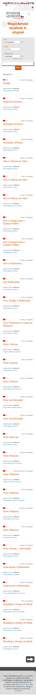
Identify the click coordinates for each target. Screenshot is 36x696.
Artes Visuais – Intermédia (17, 548)
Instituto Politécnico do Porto (12, 352)
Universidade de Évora (10, 150)
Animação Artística (13, 124)
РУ (24, 4)
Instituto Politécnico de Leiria (12, 482)
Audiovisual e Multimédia (16, 567)
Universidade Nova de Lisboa (12, 206)
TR (28, 4)
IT (17, 4)
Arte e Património (12, 263)
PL (19, 4)
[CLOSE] (18, 691)
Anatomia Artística (12, 101)
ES (11, 4)
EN (4, 4)
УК (31, 4)
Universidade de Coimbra (11, 519)
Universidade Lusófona (10, 426)
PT (22, 4)
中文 (33, 9)
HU (15, 4)
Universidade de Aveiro (10, 131)
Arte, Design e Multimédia (16, 300)
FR (13, 4)
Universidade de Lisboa (10, 109)
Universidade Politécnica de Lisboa (14, 593)
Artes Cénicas (10, 344)
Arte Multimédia (11, 282)
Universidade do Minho (10, 231)
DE (8, 4)
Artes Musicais (10, 437)
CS (6, 4)
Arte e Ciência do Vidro (15, 161)
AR (33, 4)
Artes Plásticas (11, 474)
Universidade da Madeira (11, 90)
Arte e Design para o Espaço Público (14, 222)
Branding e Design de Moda (17, 604)
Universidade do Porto (10, 187)
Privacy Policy (23, 684)
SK (26, 4)
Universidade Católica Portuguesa (13, 500)
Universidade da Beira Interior (12, 407)
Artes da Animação (13, 400)
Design (6, 83)
